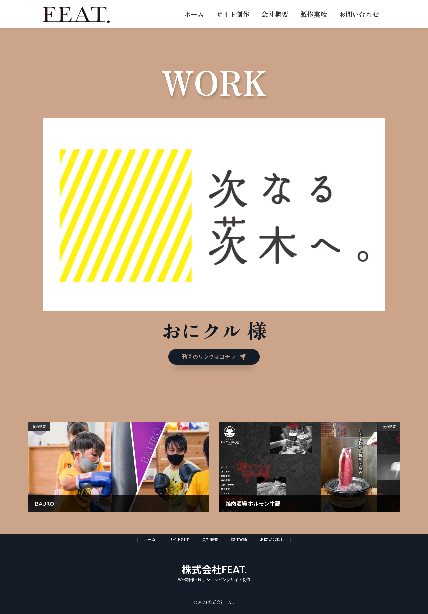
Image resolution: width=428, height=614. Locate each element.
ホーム (150, 539)
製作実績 (239, 539)
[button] (213, 357)
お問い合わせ (272, 539)
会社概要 (210, 539)
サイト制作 (179, 539)
